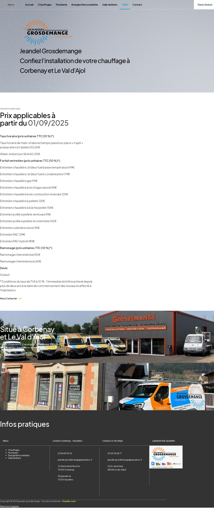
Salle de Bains (109, 4)
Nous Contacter (8, 298)
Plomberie (61, 4)
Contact (137, 4)
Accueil (29, 4)
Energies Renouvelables (84, 4)
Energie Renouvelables (19, 455)
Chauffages (45, 4)
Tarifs (125, 4)
